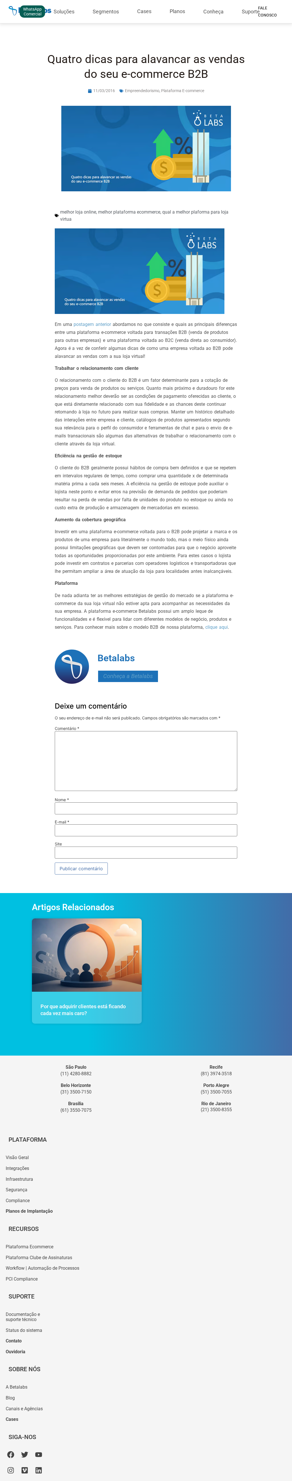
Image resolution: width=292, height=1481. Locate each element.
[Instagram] (11, 1470)
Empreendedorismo (142, 90)
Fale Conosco (267, 11)
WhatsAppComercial (32, 11)
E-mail (62, 822)
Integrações (17, 1168)
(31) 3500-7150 (76, 1092)
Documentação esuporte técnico (23, 1317)
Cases (144, 11)
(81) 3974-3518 (216, 1073)
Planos (177, 11)
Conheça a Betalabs (128, 676)
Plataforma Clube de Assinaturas (39, 1257)
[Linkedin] (39, 1470)
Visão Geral (17, 1157)
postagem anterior (92, 324)
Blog (10, 1398)
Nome (62, 800)
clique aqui (216, 627)
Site (58, 844)
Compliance (18, 1200)
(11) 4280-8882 (76, 1073)
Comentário (67, 729)
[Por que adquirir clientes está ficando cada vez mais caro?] (87, 955)
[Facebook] (11, 1455)
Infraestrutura (19, 1179)
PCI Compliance (22, 1279)
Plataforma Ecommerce (29, 1246)
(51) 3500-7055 (216, 1092)
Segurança (16, 1189)
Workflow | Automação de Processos (42, 1268)
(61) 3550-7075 (76, 1110)
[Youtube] (39, 1455)
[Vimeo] (25, 1470)
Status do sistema (24, 1330)
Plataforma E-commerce (182, 90)
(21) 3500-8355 (216, 1109)
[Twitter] (25, 1455)
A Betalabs (16, 1387)
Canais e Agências (24, 1408)
